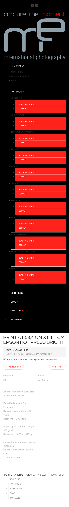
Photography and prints (23, 252)
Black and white (26, 104)
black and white (20, 350)
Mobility (15, 217)
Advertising (16, 98)
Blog (13, 302)
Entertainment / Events (22, 132)
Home (8, 350)
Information (18, 66)
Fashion (15, 149)
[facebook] (32, 5)
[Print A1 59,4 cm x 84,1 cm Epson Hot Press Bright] (30, 359)
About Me (15, 479)
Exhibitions (17, 293)
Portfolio (16, 92)
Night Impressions (19, 235)
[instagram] (36, 5)
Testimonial (17, 72)
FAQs (13, 80)
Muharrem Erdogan (20, 76)
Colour (22, 108)
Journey (15, 183)
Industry (15, 166)
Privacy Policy (57, 475)
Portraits (16, 269)
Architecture (17, 115)
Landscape (16, 200)
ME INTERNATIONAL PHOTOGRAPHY (21, 475)
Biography (16, 320)
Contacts (16, 311)
